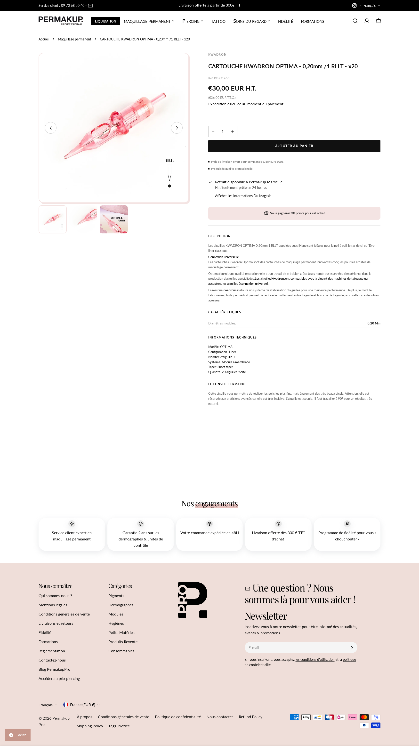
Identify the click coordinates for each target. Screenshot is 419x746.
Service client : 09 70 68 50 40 (61, 5)
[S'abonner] (352, 648)
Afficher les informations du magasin (243, 196)
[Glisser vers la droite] (177, 128)
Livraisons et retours (56, 623)
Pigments (116, 595)
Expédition (217, 103)
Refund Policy (250, 716)
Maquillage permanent (74, 39)
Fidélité (45, 632)
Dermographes (120, 604)
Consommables (121, 650)
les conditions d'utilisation (315, 659)
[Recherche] (355, 21)
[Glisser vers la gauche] (50, 128)
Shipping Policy (90, 725)
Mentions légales (53, 604)
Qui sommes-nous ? (55, 595)
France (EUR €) (82, 704)
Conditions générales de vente (64, 614)
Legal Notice (119, 725)
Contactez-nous (52, 660)
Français (369, 5)
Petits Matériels (121, 632)
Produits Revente (122, 641)
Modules (115, 614)
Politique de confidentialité (178, 716)
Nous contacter (220, 716)
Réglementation (52, 650)
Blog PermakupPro (54, 669)
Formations (48, 641)
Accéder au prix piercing (59, 678)
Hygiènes (116, 623)
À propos (84, 716)
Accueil (44, 39)
